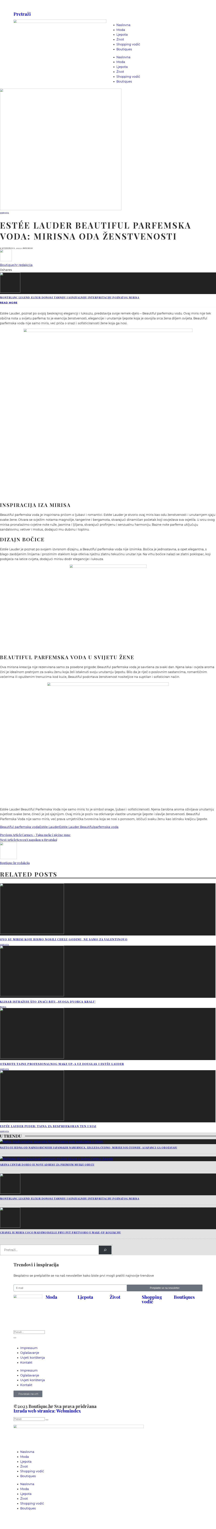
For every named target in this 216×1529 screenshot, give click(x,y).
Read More (9, 302)
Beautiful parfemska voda (19, 827)
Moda (120, 30)
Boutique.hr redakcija (16, 265)
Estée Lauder (49, 827)
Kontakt (26, 1362)
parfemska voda (106, 827)
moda (3, 1007)
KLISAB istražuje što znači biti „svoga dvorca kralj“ (48, 1001)
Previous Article (11, 835)
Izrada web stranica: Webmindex (47, 1411)
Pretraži (22, 14)
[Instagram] (123, 6)
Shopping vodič (128, 44)
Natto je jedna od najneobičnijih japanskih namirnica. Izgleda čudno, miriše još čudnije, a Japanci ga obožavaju (88, 1147)
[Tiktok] (142, 6)
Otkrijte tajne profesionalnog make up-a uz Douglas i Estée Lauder (62, 1064)
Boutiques (124, 49)
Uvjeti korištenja (32, 1358)
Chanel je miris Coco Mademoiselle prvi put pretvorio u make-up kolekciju (60, 1232)
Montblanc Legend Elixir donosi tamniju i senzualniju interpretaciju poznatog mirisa (69, 297)
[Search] (105, 1250)
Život (120, 39)
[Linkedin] (151, 6)
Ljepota (122, 34)
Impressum (29, 1348)
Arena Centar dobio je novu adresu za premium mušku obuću (47, 1164)
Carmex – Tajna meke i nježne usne (46, 835)
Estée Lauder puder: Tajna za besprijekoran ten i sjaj (48, 1126)
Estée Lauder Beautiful (76, 827)
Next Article (8, 840)
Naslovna (123, 25)
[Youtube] (132, 6)
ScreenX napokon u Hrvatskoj (37, 840)
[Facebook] (114, 6)
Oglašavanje (29, 1353)
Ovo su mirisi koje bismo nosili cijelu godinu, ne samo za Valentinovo (63, 939)
